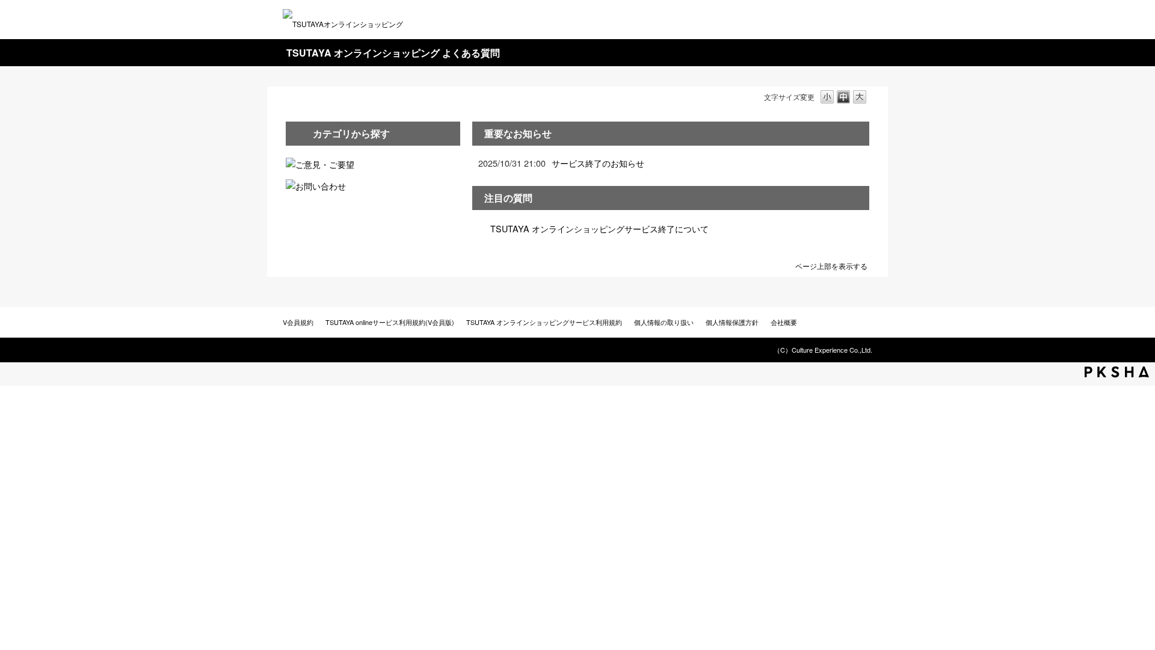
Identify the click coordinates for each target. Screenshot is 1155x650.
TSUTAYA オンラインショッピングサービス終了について (599, 228)
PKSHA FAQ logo (1117, 372)
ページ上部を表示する (831, 265)
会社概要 (784, 322)
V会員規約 (298, 322)
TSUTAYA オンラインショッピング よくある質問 (393, 53)
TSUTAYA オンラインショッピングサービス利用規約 (544, 322)
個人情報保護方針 (732, 322)
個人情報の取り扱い (664, 322)
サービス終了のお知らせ (598, 163)
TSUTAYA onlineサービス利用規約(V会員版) (389, 322)
